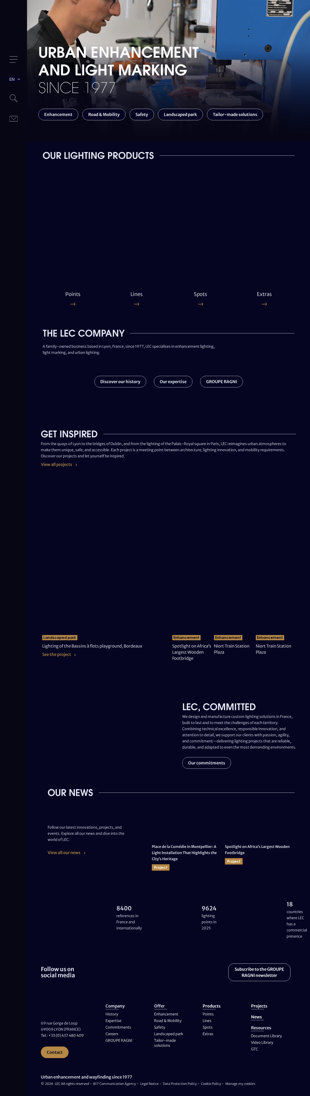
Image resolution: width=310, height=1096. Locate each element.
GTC (254, 1049)
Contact (55, 1052)
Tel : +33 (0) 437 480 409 (62, 1035)
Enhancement (58, 114)
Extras (208, 1034)
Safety (141, 114)
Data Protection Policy (180, 1084)
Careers (112, 1034)
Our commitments (206, 763)
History (112, 1014)
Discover (56, 250)
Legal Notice (149, 1084)
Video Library (262, 1042)
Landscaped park (180, 114)
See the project (56, 654)
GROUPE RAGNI (221, 381)
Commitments (118, 1027)
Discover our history (120, 381)
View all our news (64, 852)
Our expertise (173, 381)
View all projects (56, 464)
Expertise (113, 1020)
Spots (208, 1027)
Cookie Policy (211, 1084)
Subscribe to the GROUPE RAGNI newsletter (259, 972)
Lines (207, 1020)
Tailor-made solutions (235, 114)
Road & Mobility (104, 114)
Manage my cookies (240, 1084)
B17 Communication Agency (115, 1084)
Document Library (266, 1036)
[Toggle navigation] (13, 59)
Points (208, 1014)
